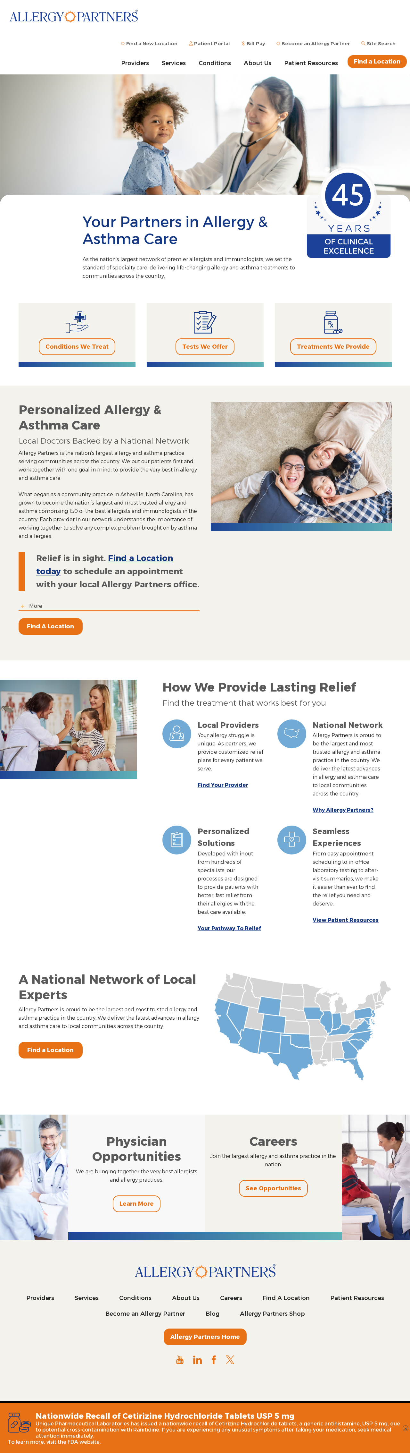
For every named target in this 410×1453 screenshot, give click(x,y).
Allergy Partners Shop (272, 1313)
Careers (231, 1298)
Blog (212, 1313)
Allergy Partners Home (205, 1336)
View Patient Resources (346, 920)
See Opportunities (273, 1188)
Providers (135, 63)
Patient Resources (311, 63)
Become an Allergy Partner (145, 1313)
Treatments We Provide (333, 346)
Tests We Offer (205, 346)
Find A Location (50, 626)
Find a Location (377, 61)
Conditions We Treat (77, 346)
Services (174, 63)
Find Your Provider (223, 785)
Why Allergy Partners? (343, 810)
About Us (257, 63)
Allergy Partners (74, 21)
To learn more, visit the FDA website (54, 1442)
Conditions (215, 63)
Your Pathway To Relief (229, 928)
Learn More (136, 1203)
